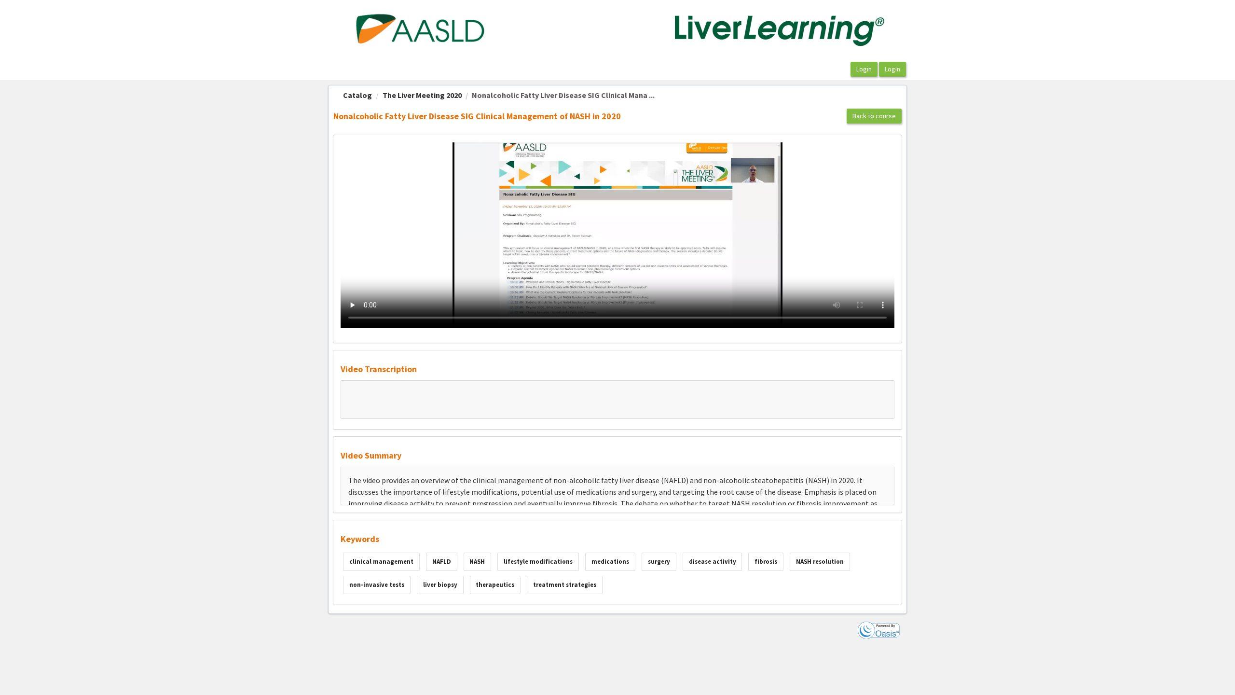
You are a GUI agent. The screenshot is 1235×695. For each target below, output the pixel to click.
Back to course (874, 115)
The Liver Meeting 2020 (422, 95)
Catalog (357, 95)
